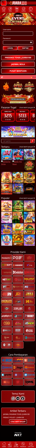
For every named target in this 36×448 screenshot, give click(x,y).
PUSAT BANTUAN (18, 71)
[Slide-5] (15, 22)
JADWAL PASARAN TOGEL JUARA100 (16, 414)
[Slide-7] (19, 22)
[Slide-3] (11, 22)
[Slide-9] (22, 22)
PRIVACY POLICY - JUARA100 (13, 417)
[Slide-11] (26, 22)
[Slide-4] (13, 22)
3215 (8, 115)
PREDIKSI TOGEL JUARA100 (18, 57)
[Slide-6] (17, 22)
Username (7, 29)
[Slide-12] (27, 22)
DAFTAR (25, 48)
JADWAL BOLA (18, 64)
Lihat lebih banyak (26, 107)
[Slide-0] (6, 22)
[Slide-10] (24, 22)
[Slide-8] (20, 22)
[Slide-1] (8, 22)
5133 (22, 115)
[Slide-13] (29, 22)
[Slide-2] (9, 22)
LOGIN (10, 48)
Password (6, 38)
